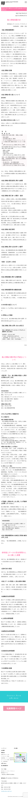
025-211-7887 (7, 787)
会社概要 (3, 750)
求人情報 (15, 748)
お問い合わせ (3, 763)
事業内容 (3, 752)
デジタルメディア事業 (5, 756)
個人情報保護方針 (4, 765)
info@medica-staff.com (6, 791)
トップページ (3, 748)
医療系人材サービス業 (5, 754)
